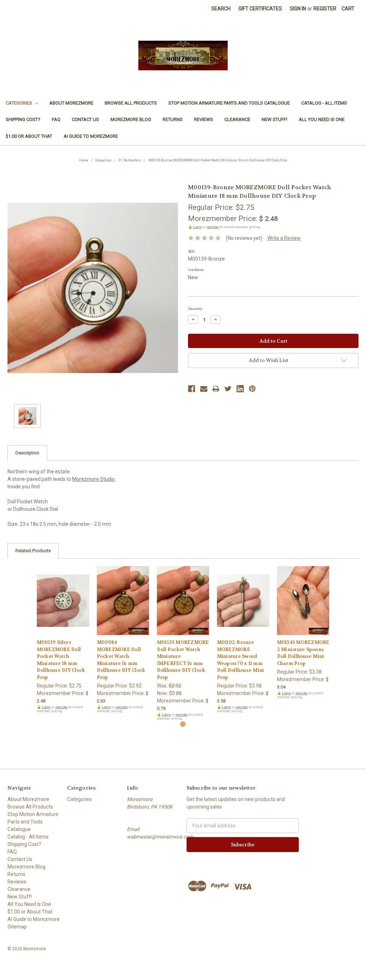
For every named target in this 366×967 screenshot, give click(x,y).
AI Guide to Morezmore (91, 136)
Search (221, 8)
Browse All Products (131, 103)
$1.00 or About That (29, 136)
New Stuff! (274, 119)
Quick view (62, 594)
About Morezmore (71, 103)
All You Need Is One (322, 119)
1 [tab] (183, 724)
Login (197, 227)
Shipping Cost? (23, 119)
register (213, 227)
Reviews (203, 119)
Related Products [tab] (33, 550)
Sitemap (17, 927)
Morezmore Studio (93, 479)
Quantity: (195, 309)
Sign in (298, 8)
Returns (173, 119)
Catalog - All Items (324, 103)
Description (27, 452)
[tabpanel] (63, 639)
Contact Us (85, 119)
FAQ (56, 119)
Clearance (237, 119)
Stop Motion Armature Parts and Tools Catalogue (229, 103)
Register (324, 8)
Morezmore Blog (130, 119)
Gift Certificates (260, 8)
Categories (19, 103)
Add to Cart (63, 607)
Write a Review (284, 238)
